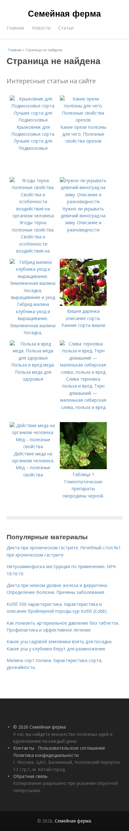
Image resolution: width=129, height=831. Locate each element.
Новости (41, 28)
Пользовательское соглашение (71, 748)
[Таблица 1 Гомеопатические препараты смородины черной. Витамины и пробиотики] (83, 467)
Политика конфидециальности (46, 755)
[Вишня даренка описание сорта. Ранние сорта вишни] (83, 304)
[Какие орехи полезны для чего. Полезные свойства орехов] (83, 120)
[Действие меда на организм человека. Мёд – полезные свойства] (33, 446)
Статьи (66, 28)
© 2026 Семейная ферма (39, 727)
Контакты (23, 748)
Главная (15, 28)
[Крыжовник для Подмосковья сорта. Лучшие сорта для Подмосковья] (33, 120)
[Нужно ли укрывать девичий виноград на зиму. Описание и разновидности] (83, 201)
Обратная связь (30, 776)
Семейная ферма (64, 13)
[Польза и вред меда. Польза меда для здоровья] (33, 358)
